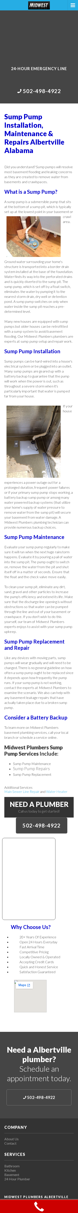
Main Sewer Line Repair (21, 791)
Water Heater (56, 791)
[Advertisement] (39, 35)
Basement (11, 1175)
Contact (10, 1143)
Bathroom (12, 1166)
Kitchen (10, 1170)
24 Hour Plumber (17, 1179)
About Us (11, 1139)
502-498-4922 (42, 825)
